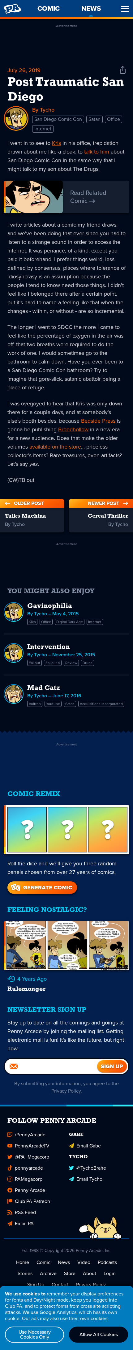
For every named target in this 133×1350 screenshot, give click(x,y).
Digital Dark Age (69, 622)
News (64, 1262)
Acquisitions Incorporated (101, 704)
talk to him (96, 152)
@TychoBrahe (91, 1168)
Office (113, 119)
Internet (42, 128)
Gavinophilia (49, 606)
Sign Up (35, 1284)
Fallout (34, 663)
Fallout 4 (52, 663)
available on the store (55, 447)
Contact (60, 1284)
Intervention (48, 647)
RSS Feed (25, 1212)
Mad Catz (43, 688)
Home (22, 1262)
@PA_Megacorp (32, 1156)
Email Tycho (89, 1179)
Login (110, 1273)
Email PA (24, 1223)
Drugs (87, 663)
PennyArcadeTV (32, 1145)
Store (69, 1273)
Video (83, 1262)
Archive (48, 1273)
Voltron (35, 704)
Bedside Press (98, 421)
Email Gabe (88, 1145)
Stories (25, 1273)
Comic (43, 1262)
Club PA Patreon (32, 1201)
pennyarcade (29, 1168)
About (89, 1273)
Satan (94, 119)
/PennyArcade (30, 1134)
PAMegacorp (28, 1179)
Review (71, 663)
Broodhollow (73, 429)
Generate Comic (47, 888)
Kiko (32, 622)
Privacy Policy (66, 1090)
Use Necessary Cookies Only (35, 1334)
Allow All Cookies (98, 1334)
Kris (56, 143)
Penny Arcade (30, 1190)
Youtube (53, 704)
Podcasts (107, 1262)
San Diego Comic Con (58, 119)
